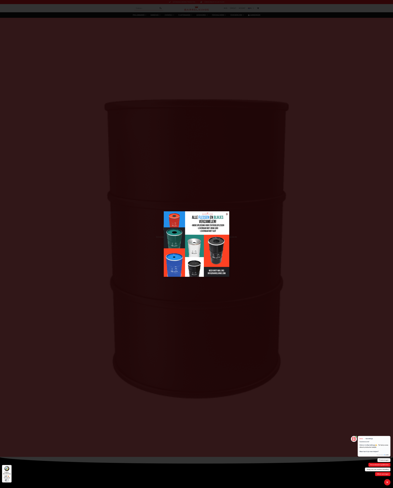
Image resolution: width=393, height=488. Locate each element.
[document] (196, 244)
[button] (226, 214)
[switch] (7, 480)
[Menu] (10, 466)
